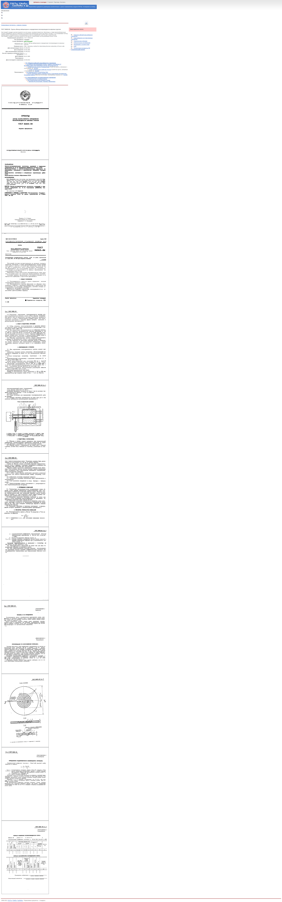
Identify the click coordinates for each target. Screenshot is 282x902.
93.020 (36, 68)
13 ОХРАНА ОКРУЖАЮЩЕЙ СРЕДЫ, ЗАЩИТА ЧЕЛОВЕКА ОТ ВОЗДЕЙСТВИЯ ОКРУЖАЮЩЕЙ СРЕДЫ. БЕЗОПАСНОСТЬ (42, 65)
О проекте (50, 2)
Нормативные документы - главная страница (14, 25)
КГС (40, 77)
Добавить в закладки (40, 2)
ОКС (40, 63)
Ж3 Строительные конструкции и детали (38, 80)
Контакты (62, 2)
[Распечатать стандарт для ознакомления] (86, 23)
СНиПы (14, 900)
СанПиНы (20, 900)
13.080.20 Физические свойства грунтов (40, 69)
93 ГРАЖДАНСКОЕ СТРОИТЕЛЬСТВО (37, 72)
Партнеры (56, 2)
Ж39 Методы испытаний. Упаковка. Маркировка (42, 81)
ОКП (75, 46)
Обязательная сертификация (82, 42)
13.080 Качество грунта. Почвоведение (38, 67)
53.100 (65, 75)
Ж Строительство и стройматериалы (36, 78)
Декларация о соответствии (81, 44)
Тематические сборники (80, 41)
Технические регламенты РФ (82, 48)
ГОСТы (10, 900)
